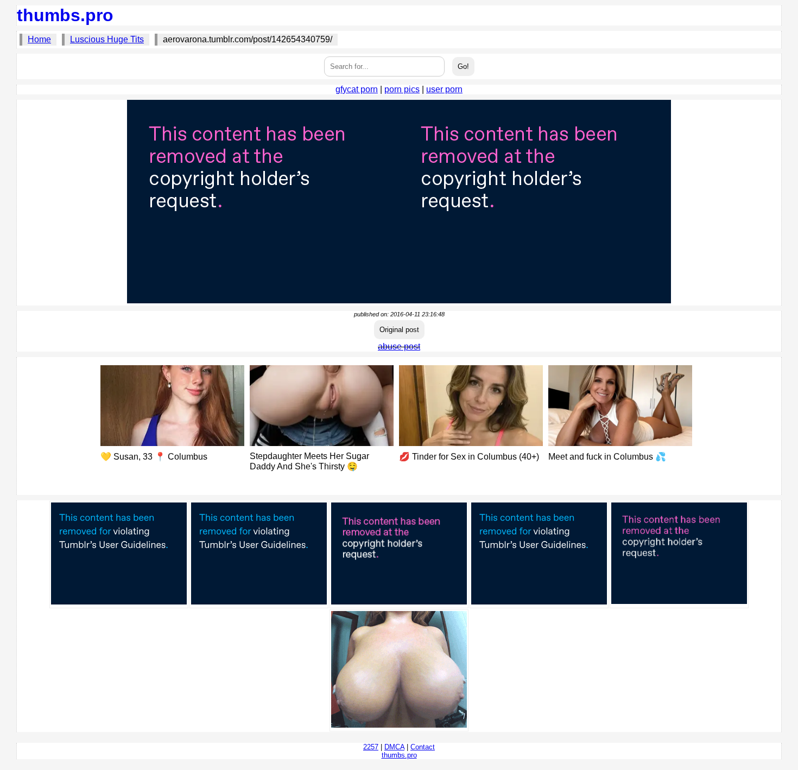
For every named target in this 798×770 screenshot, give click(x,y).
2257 (370, 747)
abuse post (399, 346)
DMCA (394, 747)
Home (39, 39)
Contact (422, 747)
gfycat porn (356, 89)
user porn (444, 89)
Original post (399, 330)
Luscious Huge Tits (107, 39)
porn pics (402, 89)
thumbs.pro (65, 15)
